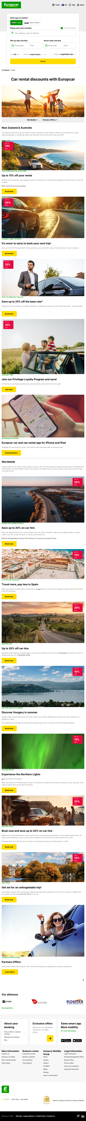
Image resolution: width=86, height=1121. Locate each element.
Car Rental (5, 70)
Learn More (10, 972)
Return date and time (52, 41)
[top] (83, 981)
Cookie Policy (41, 1116)
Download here (11, 453)
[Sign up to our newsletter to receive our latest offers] (50, 1038)
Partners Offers (49, 120)
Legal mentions (28, 1116)
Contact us (51, 1116)
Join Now (9, 389)
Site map (19, 1116)
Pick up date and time (19, 41)
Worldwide (31, 120)
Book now (9, 544)
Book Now (9, 191)
